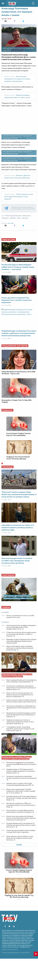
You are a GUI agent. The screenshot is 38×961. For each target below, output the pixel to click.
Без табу (10, 223)
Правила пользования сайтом (10, 949)
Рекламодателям (25, 952)
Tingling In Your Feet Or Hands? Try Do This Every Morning (19, 896)
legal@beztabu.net (25, 947)
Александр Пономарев (14, 215)
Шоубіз (13, 218)
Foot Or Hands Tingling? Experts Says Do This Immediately (19, 871)
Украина (6, 218)
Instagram (15, 138)
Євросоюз (27, 215)
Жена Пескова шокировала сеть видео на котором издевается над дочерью (17, 79)
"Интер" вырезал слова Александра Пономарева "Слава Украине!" (18, 196)
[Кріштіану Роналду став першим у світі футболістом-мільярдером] (19, 662)
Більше (19, 845)
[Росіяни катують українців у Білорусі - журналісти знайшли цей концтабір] (19, 744)
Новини (25, 218)
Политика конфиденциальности (10, 952)
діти (19, 218)
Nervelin (19, 874)
